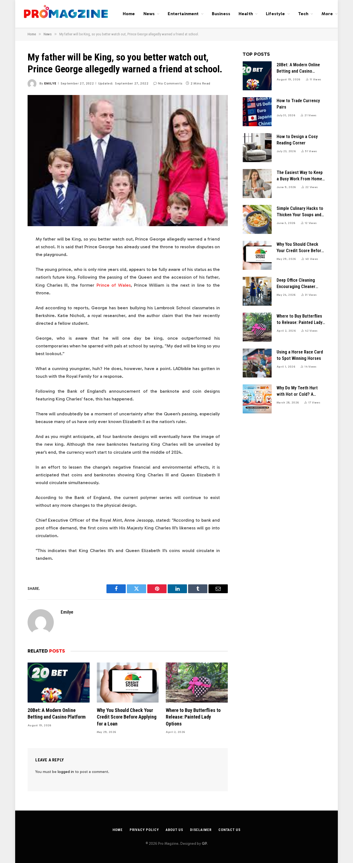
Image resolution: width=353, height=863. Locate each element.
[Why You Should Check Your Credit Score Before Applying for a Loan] (128, 683)
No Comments (170, 83)
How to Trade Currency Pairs (298, 104)
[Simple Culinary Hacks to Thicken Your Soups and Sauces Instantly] (257, 219)
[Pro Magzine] (66, 14)
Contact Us (229, 830)
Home (129, 13)
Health (246, 13)
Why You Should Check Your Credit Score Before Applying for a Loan (126, 717)
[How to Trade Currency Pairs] (257, 111)
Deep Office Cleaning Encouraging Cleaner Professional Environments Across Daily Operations (296, 284)
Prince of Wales (114, 285)
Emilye (50, 83)
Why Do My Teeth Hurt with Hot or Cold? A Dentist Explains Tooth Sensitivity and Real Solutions (298, 391)
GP (204, 843)
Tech (303, 13)
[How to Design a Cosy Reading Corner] (257, 147)
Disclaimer (201, 830)
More (327, 13)
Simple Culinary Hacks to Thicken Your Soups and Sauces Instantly (300, 212)
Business (221, 13)
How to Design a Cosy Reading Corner (297, 140)
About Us (174, 830)
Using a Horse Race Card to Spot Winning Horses (300, 355)
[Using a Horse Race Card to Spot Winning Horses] (257, 363)
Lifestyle (275, 13)
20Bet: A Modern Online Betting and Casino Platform (56, 713)
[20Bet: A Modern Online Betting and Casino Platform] (59, 683)
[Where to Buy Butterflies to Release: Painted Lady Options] (197, 683)
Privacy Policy (144, 830)
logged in (66, 771)
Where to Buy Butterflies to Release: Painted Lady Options (193, 717)
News (149, 13)
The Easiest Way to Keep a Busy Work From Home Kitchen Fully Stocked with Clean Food (300, 176)
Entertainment (183, 13)
